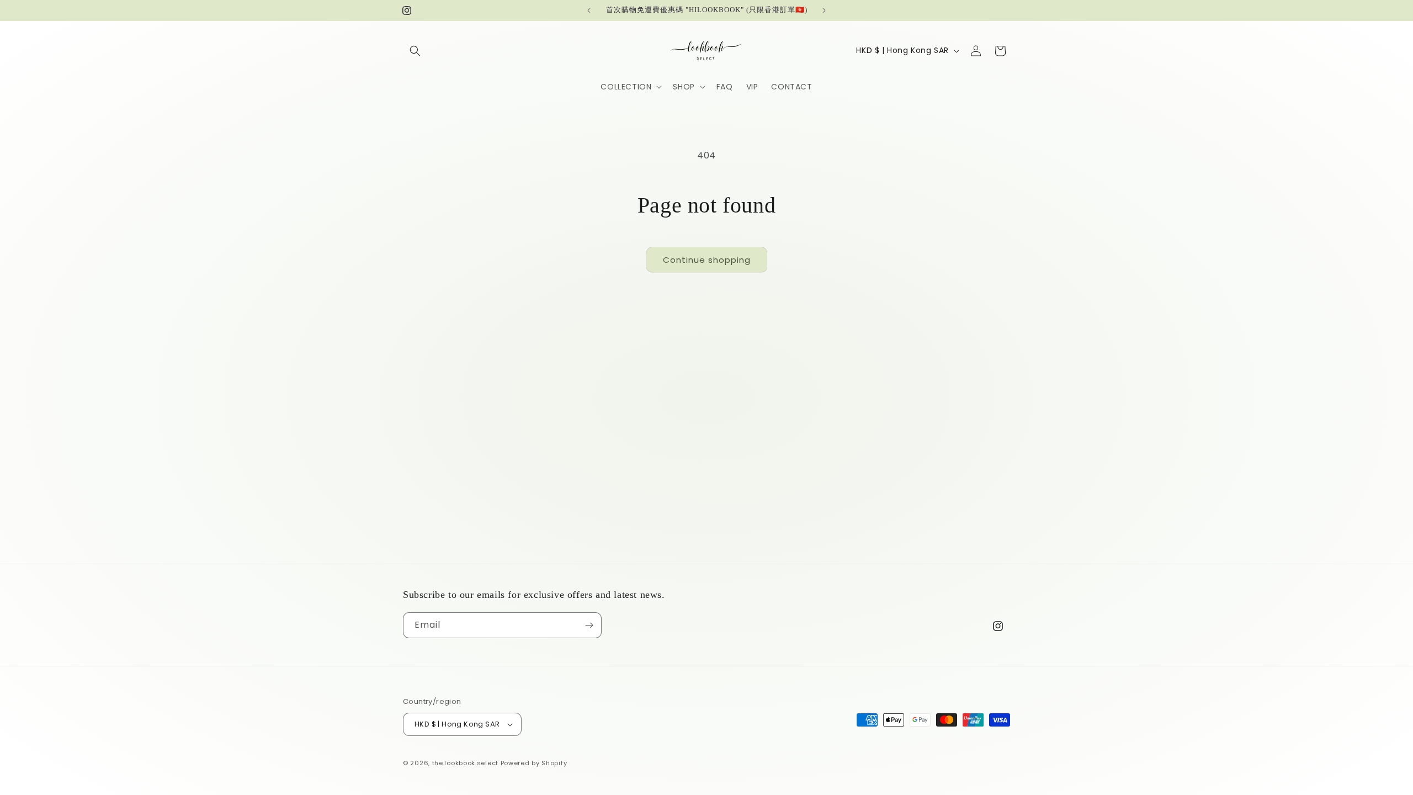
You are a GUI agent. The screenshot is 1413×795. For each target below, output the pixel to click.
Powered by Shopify (534, 763)
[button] (415, 51)
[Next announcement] (824, 10)
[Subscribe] (589, 625)
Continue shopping (707, 260)
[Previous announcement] (589, 10)
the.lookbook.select (465, 763)
